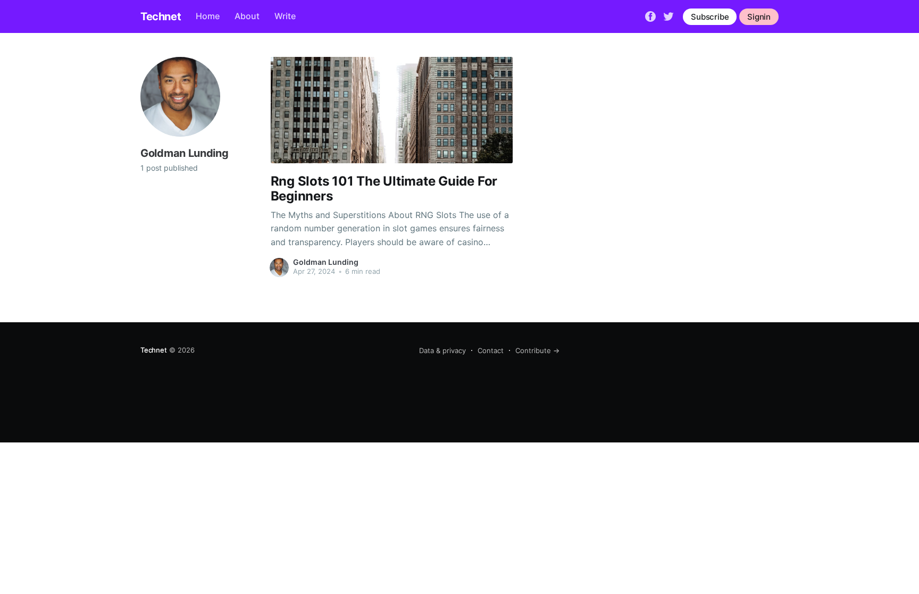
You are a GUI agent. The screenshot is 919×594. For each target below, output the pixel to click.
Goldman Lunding (325, 261)
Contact (491, 350)
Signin (759, 17)
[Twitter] (668, 16)
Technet (160, 16)
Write (285, 16)
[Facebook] (650, 16)
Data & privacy (442, 350)
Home (208, 16)
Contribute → (537, 350)
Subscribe (710, 17)
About (247, 16)
